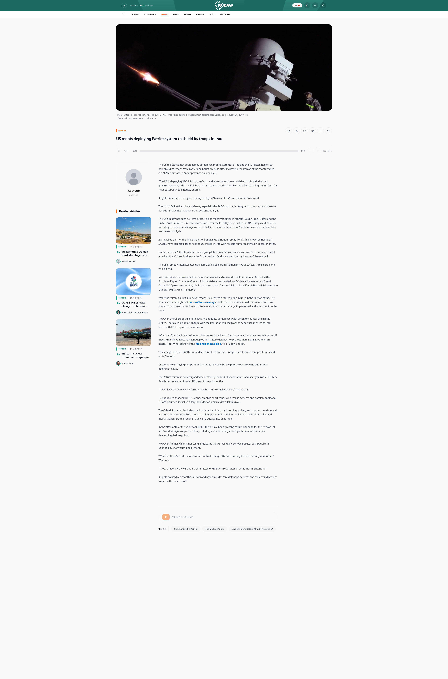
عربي (131, 5)
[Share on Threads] (320, 130)
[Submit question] (166, 517)
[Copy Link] (328, 130)
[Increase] (318, 151)
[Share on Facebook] (288, 130)
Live (296, 5)
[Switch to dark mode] (315, 5)
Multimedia (225, 14)
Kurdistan (135, 14)
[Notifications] (323, 5)
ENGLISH (141, 5)
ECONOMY (187, 14)
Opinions (164, 14)
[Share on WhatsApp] (304, 130)
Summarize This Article (185, 528)
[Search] (307, 5)
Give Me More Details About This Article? (252, 528)
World (176, 14)
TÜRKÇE (135, 5)
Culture (212, 14)
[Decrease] (310, 151)
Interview (200, 14)
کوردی (151, 5)
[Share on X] (296, 130)
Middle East (149, 14)
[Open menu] (124, 14)
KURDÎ (147, 5)
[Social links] (124, 5)
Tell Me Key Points (215, 528)
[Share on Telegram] (312, 130)
